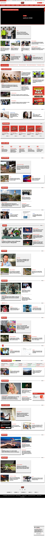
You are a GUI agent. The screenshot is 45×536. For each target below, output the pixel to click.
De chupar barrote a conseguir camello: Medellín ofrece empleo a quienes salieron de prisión (14, 339)
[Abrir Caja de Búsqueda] (43, 2)
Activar (3, 427)
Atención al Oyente (24, 495)
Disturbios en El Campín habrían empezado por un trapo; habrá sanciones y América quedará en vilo (38, 243)
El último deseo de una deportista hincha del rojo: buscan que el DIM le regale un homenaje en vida (27, 299)
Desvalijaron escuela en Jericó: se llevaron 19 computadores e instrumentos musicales (26, 206)
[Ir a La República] (2, 346)
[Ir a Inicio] (22, 3)
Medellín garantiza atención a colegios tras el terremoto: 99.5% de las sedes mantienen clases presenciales (23, 415)
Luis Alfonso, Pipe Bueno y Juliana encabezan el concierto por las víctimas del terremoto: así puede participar (37, 426)
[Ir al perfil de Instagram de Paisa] (24, 489)
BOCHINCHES (27, 5)
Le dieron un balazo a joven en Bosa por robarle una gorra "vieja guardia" (11, 242)
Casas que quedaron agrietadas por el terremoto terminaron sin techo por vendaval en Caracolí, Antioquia (23, 168)
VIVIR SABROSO (42, 5)
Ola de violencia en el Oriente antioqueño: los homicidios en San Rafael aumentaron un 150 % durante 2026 (38, 49)
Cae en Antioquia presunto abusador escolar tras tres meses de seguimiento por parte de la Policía (38, 43)
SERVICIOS (31, 5)
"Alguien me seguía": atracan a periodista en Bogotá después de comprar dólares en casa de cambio (38, 237)
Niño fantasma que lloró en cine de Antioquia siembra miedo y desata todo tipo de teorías (37, 479)
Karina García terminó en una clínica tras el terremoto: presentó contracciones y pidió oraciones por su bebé (26, 399)
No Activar (8, 427)
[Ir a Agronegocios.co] (17, 361)
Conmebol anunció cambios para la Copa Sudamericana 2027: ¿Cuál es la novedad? (37, 309)
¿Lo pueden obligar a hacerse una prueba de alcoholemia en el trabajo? (37, 215)
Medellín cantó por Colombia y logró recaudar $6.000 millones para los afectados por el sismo (26, 391)
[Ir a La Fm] (3, 109)
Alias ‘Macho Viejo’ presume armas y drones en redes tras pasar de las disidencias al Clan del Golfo (5, 49)
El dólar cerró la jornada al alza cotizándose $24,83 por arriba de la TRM (37, 352)
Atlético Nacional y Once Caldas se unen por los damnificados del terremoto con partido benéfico (10, 297)
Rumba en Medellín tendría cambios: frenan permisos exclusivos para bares (36, 179)
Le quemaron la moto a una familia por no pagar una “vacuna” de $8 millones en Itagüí (25, 49)
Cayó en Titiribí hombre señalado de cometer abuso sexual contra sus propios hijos (23, 33)
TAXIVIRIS (12, 5)
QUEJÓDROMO (3, 5)
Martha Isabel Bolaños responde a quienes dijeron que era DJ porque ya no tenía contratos (38, 230)
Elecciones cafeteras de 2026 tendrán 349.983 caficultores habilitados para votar (14, 372)
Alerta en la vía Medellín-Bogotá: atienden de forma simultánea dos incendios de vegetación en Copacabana (14, 479)
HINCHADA (17, 5)
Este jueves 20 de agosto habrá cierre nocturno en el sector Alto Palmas (37, 272)
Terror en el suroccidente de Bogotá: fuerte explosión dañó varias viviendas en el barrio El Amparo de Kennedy (13, 150)
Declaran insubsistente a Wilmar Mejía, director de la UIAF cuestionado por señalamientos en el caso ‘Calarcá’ (14, 115)
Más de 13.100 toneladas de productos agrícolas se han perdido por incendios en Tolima (37, 372)
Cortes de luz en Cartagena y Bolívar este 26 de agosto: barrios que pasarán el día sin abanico (31, 150)
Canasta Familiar (2, 0)
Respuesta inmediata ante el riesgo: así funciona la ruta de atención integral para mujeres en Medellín (10, 86)
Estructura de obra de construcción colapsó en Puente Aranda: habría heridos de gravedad (5, 150)
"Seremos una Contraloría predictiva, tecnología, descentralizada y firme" (14, 215)
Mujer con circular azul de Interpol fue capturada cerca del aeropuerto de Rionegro (26, 198)
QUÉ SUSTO (36, 5)
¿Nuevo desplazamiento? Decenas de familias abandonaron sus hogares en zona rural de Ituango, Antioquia (10, 204)
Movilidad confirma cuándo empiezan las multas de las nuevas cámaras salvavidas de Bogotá (22, 150)
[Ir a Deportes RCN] (4, 303)
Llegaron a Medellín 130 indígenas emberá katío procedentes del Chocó (15, 49)
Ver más (42, 109)
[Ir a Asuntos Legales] (6, 209)
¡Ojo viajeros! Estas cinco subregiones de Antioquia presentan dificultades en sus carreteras (26, 445)
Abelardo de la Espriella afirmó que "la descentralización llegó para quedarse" (15, 352)
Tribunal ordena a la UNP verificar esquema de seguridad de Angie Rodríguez (37, 115)
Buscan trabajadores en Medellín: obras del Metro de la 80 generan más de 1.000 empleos (37, 339)
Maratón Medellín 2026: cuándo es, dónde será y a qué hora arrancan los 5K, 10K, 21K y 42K (38, 58)
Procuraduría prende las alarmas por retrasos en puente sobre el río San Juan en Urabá (14, 179)
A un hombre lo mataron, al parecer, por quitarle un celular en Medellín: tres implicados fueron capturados (20, 103)
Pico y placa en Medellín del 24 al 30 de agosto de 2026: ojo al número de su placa (23, 260)
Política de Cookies (39, 495)
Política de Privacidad (18, 495)
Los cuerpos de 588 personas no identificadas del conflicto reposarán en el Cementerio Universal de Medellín (26, 74)
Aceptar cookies (38, 533)
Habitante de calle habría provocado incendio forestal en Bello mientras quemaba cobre (23, 467)
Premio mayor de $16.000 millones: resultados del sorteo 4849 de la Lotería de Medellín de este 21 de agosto (23, 327)
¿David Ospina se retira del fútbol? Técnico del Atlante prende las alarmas (26, 291)
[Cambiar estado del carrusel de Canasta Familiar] (5, 0)
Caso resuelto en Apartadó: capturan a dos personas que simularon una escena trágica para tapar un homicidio (38, 81)
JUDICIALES (8, 5)
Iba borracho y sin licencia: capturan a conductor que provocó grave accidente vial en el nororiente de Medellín (20, 95)
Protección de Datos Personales (31, 495)
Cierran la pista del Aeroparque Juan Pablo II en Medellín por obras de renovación (15, 426)
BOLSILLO (22, 5)
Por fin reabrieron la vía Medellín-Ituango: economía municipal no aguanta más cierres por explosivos (15, 272)
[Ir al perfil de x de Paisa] (22, 489)
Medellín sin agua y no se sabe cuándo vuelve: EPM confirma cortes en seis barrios (10, 451)
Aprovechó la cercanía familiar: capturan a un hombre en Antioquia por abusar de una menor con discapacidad (25, 88)
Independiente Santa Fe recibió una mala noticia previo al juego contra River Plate (15, 309)
